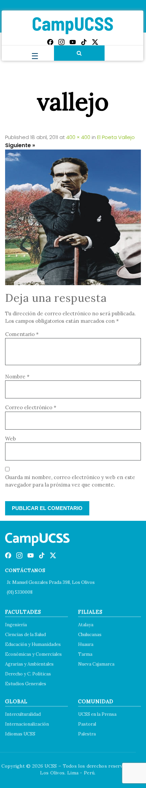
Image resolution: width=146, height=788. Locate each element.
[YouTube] (73, 42)
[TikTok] (84, 42)
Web (10, 438)
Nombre (17, 376)
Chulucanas (90, 634)
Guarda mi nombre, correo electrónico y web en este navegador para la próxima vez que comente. (70, 481)
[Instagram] (61, 42)
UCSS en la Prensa (97, 714)
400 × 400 (78, 137)
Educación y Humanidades (33, 644)
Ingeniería (16, 625)
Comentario (22, 334)
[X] (95, 42)
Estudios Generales (25, 684)
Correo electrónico (30, 407)
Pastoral (87, 724)
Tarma (85, 654)
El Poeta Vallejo (116, 137)
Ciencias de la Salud (25, 634)
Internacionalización (27, 724)
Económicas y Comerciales (33, 654)
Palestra (87, 734)
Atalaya (85, 625)
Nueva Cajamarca (96, 664)
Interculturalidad (23, 714)
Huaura (85, 644)
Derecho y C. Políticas (28, 674)
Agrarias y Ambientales (29, 664)
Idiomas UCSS (20, 734)
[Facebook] (50, 42)
